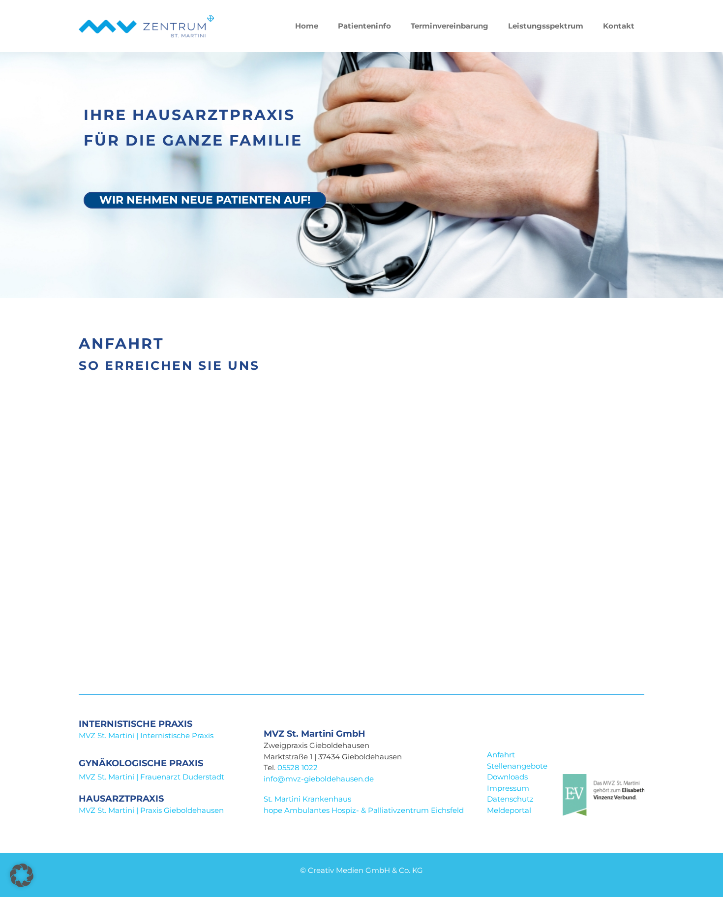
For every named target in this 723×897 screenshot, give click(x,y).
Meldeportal (509, 810)
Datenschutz (510, 799)
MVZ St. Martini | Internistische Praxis (146, 735)
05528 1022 (297, 767)
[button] (21, 875)
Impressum (508, 788)
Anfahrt (501, 754)
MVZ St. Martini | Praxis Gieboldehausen (151, 810)
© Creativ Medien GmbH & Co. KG (361, 870)
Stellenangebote (517, 766)
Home (306, 25)
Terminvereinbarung (449, 25)
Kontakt (618, 25)
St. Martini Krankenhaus (307, 799)
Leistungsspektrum (545, 25)
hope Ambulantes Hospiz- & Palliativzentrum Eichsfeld (365, 810)
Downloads (507, 776)
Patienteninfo (364, 25)
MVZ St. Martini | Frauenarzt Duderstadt (151, 776)
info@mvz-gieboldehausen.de (319, 778)
